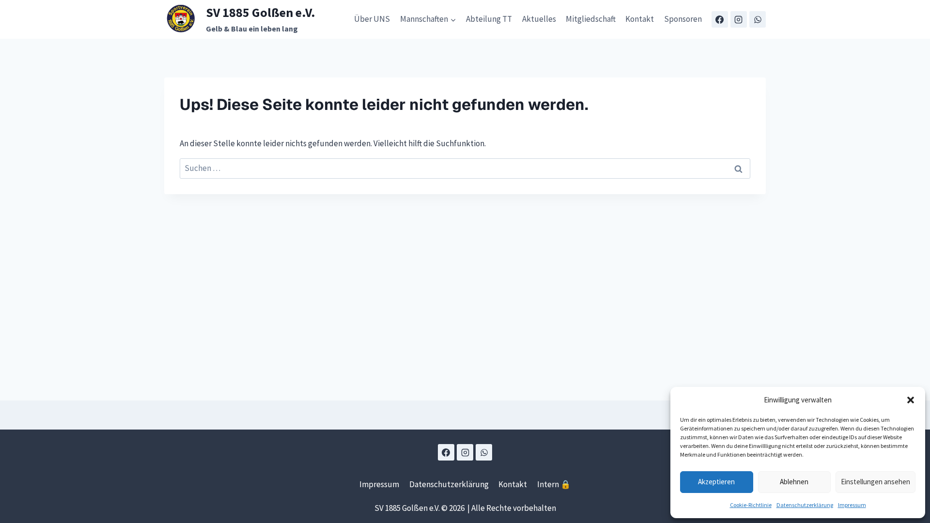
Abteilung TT (489, 19)
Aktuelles (539, 19)
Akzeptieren (716, 481)
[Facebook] (720, 19)
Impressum (852, 504)
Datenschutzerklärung (804, 504)
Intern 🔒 (554, 484)
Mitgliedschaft (591, 19)
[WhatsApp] (757, 19)
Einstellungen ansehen (875, 481)
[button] (910, 400)
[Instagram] (738, 19)
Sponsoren (683, 19)
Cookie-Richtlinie (751, 504)
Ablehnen (794, 481)
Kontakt (639, 19)
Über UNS (372, 19)
